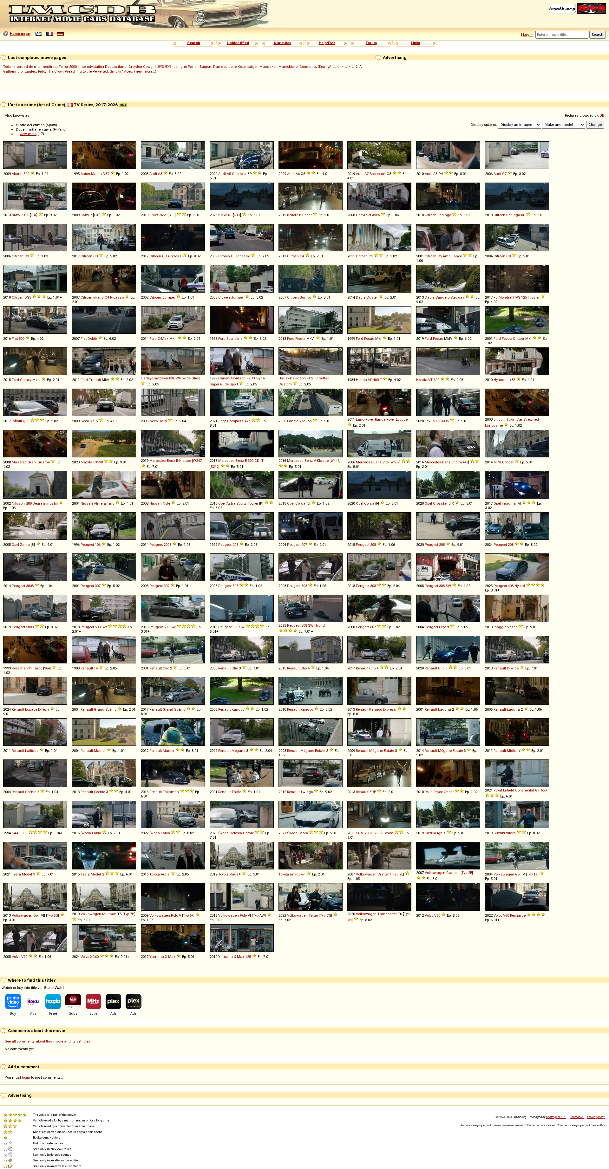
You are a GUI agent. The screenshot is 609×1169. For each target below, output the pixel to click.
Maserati (19, 462)
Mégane (238, 750)
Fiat (15, 338)
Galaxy (25, 380)
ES (438, 421)
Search (193, 43)
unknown (297, 874)
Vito (386, 462)
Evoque (402, 419)
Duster (372, 297)
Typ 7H (128, 914)
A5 (229, 173)
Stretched (531, 419)
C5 (371, 256)
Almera (100, 503)
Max (164, 338)
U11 (237, 215)
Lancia (292, 421)
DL (370, 833)
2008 (167, 544)
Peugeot (87, 544)
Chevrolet (363, 215)
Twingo (306, 792)
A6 (298, 173)
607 (373, 627)
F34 (33, 215)
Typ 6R (188, 915)
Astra (230, 503)
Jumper (168, 297)
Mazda (86, 462)
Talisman (171, 792)
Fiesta (300, 338)
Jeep (222, 421)
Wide (186, 378)
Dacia (361, 297)
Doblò (92, 338)
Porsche (18, 668)
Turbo (37, 668)
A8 (435, 173)
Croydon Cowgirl (142, 66)
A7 (366, 173)
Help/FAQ (327, 43)
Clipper (518, 338)
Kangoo (238, 709)
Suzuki (361, 833)
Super (214, 384)
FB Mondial (503, 297)
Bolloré (292, 215)
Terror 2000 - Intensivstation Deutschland (93, 66)
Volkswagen (366, 874)
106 (98, 544)
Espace (31, 709)
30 (101, 462)
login (26, 1077)
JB (602, 115)
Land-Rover (365, 419)
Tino (110, 503)
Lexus (430, 421)
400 (376, 380)
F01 (97, 215)
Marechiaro (288, 66)
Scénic (110, 709)
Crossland (442, 503)
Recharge (518, 915)
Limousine (494, 425)
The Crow (55, 71)
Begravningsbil (45, 503)
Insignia (509, 503)
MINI (497, 462)
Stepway (457, 297)
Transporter (387, 914)
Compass (235, 421)
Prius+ (235, 874)
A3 (160, 173)
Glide (196, 378)
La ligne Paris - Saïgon (192, 66)
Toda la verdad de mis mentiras (30, 66)
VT (430, 380)
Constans (307, 66)
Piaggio (500, 627)
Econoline (234, 338)
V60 (437, 915)
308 (235, 586)
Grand (98, 297)
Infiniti (17, 421)
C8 (508, 256)
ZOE (372, 792)
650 (544, 790)
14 (96, 668)
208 (373, 544)
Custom (285, 384)
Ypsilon (305, 421)
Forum (371, 43)
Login (528, 34)
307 (98, 586)
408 (511, 586)
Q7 (504, 173)
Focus (369, 338)
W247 (197, 460)
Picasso (243, 256)
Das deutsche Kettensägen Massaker (245, 66)
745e (163, 215)
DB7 (106, 173)
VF (370, 380)
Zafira (25, 544)
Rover (390, 419)
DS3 (27, 297)
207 (304, 544)
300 (250, 460)
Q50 (26, 421)
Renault (87, 668)
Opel (222, 503)
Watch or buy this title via (22, 987)
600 (436, 380)
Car (519, 419)
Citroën (430, 215)
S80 (29, 503)
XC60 (94, 956)
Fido (41, 71)
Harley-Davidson (154, 378)
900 (24, 833)
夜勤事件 (165, 66)
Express (389, 709)
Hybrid (519, 586)
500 (26, 173)
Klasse (185, 460)
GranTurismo (39, 462)
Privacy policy (596, 1117)
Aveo (376, 215)
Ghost (449, 792)
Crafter (383, 874)
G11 (171, 215)
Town (511, 419)
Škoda (86, 833)
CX (95, 462)
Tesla (16, 874)
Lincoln (500, 419)
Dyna (260, 378)
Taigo (313, 915)
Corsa (300, 503)
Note (166, 503)
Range (380, 419)
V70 (24, 956)
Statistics (282, 43)
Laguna (444, 709)
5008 (30, 627)
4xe (247, 421)
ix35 (511, 380)
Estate (320, 750)
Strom (388, 833)
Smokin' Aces (121, 71)
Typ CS (325, 915)
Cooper (508, 462)
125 (524, 297)
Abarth (17, 173)
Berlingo (444, 215)
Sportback (378, 173)
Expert (444, 627)
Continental (524, 790)
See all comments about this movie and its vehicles (47, 1041)
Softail (324, 378)
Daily (94, 421)
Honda (361, 380)
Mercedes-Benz (162, 460)
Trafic (236, 792)
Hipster (534, 297)
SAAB (16, 833)
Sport (234, 384)
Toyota (154, 874)
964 (47, 668)
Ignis (441, 833)
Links (415, 43)
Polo (174, 915)
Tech (45, 709)
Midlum (513, 750)
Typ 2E (398, 874)
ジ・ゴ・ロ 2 (347, 66)
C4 (302, 256)
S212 (215, 466)
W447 (335, 460)
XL (523, 215)
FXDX (250, 378)
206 (235, 544)
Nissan (87, 503)
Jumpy (305, 297)
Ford (153, 338)
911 (29, 668)
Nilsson (18, 503)
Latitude (31, 750)
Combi (248, 833)
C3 (26, 256)
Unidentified (238, 43)
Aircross (174, 256)
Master (100, 750)
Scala (303, 833)
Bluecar (305, 215)
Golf (518, 874)
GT (26, 215)
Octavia (236, 833)
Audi (153, 173)
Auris (165, 874)
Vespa (512, 627)
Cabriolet (239, 173)
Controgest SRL (556, 1117)
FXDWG (175, 378)
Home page (20, 33)
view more (28, 134)
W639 (394, 462)
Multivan (109, 914)
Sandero (442, 297)
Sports (241, 503)
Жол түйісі (326, 66)
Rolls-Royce (434, 792)
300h (445, 421)
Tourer (253, 503)
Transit (95, 380)
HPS (516, 297)
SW (448, 586)
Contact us (577, 1117)
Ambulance (452, 256)
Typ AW (259, 915)
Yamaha (156, 956)
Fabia (96, 833)
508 (98, 627)
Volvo (429, 915)
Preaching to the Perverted (86, 71)
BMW (16, 215)
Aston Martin (91, 173)
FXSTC (312, 378)
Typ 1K (532, 874)
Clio (166, 668)
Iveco (85, 421)
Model (27, 874)
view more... (145, 71)
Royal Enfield (504, 790)
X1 (230, 215)
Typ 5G (52, 915)
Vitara (511, 833)
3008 (30, 586)
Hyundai (501, 380)
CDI (257, 460)
